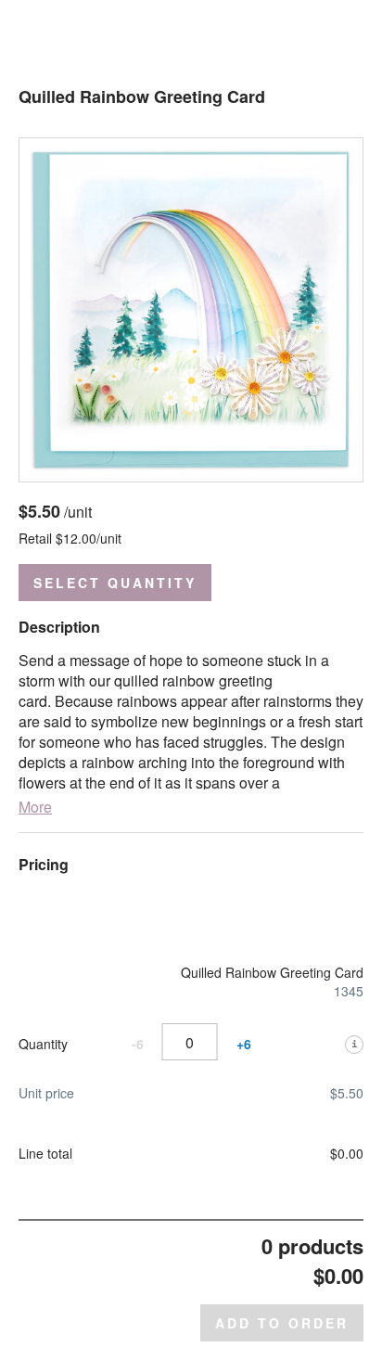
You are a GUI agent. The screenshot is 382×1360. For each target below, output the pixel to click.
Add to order (282, 1323)
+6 (243, 1044)
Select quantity (115, 582)
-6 (138, 1044)
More (35, 807)
